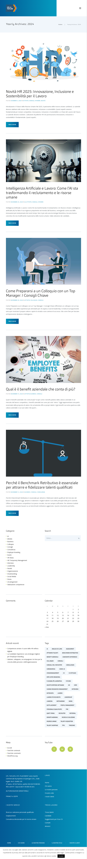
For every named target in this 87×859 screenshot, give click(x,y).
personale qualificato (54, 709)
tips (63, 725)
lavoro (60, 693)
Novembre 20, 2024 (17, 300)
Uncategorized (12, 582)
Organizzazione (12, 571)
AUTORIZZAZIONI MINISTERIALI (17, 791)
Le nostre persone (51, 790)
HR (69, 685)
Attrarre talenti (52, 653)
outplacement (51, 705)
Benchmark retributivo (70, 653)
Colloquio (33, 300)
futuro (68, 681)
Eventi (9, 555)
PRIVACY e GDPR (12, 796)
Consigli (31, 100)
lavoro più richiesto (53, 697)
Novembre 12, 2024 (17, 492)
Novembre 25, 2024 (17, 202)
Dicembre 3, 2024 (16, 100)
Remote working (52, 717)
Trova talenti (49, 812)
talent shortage (52, 725)
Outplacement (11, 816)
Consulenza (41, 492)
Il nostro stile (49, 793)
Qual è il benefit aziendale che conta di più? (40, 389)
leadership (68, 697)
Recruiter (62, 713)
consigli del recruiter (54, 665)
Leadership (11, 566)
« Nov (47, 627)
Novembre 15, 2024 (17, 394)
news (70, 701)
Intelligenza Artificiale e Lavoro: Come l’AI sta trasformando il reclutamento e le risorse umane (42, 193)
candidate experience (69, 657)
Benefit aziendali (52, 657)
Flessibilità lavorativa (54, 681)
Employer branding (13, 552)
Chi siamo (48, 786)
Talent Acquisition (67, 721)
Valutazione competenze (15, 585)
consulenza (70, 665)
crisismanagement (53, 673)
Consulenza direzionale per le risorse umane (21, 819)
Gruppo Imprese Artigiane (55, 685)
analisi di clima (57, 649)
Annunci (47, 826)
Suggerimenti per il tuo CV (54, 819)
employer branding (53, 677)
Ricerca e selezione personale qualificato (20, 812)
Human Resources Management (57, 689)
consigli (60, 661)
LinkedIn (49, 701)
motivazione (61, 701)
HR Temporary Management (17, 560)
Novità (43, 100)
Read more (12, 124)
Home (60, 24)
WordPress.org (12, 756)
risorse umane (51, 721)
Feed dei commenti (14, 753)
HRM (75, 685)
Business (33, 394)
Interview (10, 563)
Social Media (11, 576)
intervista (50, 693)
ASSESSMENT (70, 649)
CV (64, 673)
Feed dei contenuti (13, 750)
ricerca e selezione (68, 717)
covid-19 (62, 669)
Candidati (48, 816)
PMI (67, 709)
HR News (37, 100)
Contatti (47, 823)
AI (25, 202)
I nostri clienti (49, 797)
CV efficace (72, 673)
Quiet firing (51, 713)
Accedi (9, 748)
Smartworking (12, 574)
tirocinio (72, 725)
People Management (67, 705)
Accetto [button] (61, 856)
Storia (9, 579)
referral (72, 713)
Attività (25, 100)
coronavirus (51, 669)
